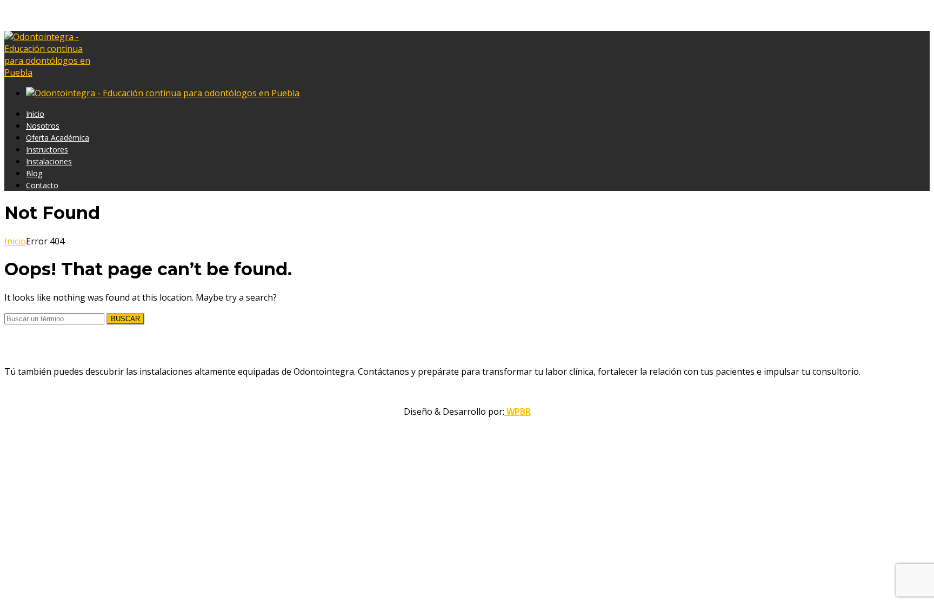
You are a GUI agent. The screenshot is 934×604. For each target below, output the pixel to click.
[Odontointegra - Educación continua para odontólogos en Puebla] (50, 72)
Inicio (15, 241)
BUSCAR (125, 319)
